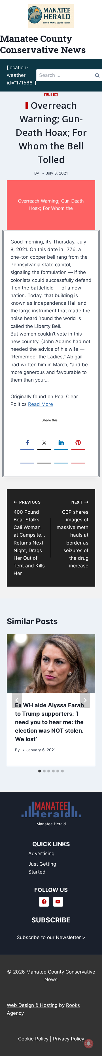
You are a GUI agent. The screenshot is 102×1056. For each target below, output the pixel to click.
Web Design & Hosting (32, 1005)
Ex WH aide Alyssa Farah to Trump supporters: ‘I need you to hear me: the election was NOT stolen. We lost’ (49, 722)
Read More (40, 404)
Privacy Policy (68, 1039)
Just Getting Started (42, 867)
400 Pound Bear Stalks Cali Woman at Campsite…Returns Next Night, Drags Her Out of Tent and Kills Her (29, 538)
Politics (51, 94)
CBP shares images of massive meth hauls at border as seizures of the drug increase (72, 534)
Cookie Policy (33, 1039)
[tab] (39, 771)
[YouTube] (58, 902)
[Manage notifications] (88, 1043)
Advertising (41, 853)
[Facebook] (44, 902)
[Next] (85, 700)
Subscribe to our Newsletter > (51, 937)
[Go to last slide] (17, 700)
